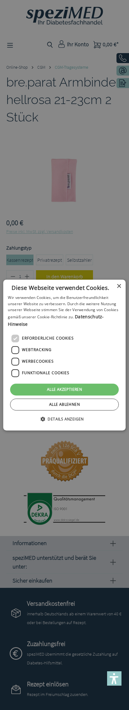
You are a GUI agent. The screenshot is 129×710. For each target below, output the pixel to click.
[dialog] (64, 355)
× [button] (118, 286)
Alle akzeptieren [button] (64, 389)
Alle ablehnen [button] (64, 404)
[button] (64, 419)
